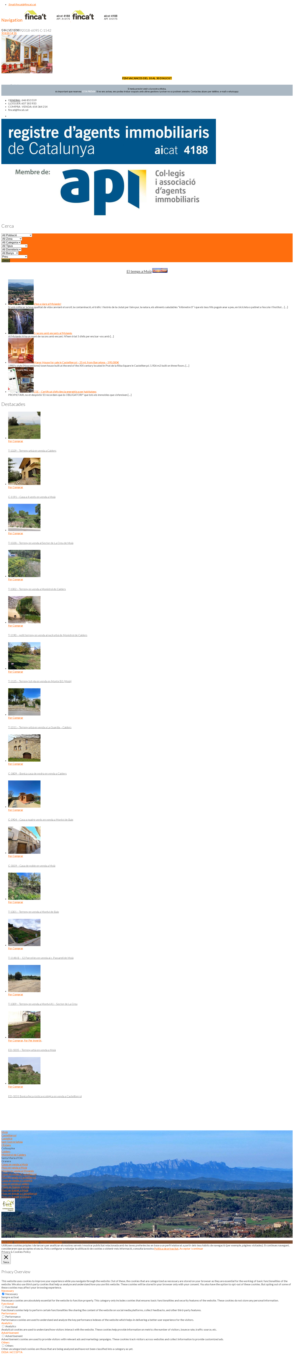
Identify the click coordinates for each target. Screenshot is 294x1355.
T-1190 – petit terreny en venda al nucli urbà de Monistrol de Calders (47, 635)
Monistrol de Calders (13, 1154)
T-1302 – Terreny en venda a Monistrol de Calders (37, 589)
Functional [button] (7, 1303)
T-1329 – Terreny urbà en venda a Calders (32, 450)
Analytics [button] (6, 1323)
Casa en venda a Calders (15, 1183)
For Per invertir (32, 1040)
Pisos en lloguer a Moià (14, 1190)
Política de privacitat (26, 1242)
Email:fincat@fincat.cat (22, 4)
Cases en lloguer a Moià (15, 1187)
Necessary (11, 1293)
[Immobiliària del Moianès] (70, 20)
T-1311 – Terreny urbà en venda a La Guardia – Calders (39, 727)
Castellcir (7, 1138)
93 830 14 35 (9, 33)
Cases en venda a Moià (14, 1164)
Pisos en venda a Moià (14, 1167)
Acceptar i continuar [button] (191, 1248)
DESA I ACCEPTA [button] (11, 1352)
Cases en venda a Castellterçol (18, 1174)
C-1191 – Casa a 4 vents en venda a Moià (31, 496)
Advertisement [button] (10, 1332)
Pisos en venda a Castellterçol (18, 1177)
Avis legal (6, 1242)
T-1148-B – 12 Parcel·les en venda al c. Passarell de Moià (41, 957)
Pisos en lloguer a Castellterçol (19, 1193)
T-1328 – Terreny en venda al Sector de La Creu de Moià (40, 542)
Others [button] (5, 1342)
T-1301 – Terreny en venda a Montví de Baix (33, 911)
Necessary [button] (7, 1290)
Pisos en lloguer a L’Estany (16, 1196)
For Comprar (15, 441)
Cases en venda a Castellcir (17, 1180)
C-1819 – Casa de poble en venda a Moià (31, 865)
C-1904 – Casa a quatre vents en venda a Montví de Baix (40, 819)
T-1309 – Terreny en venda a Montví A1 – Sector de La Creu (42, 1003)
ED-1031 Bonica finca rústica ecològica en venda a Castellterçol (45, 1096)
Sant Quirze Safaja (12, 1141)
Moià (4, 1132)
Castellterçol (8, 1135)
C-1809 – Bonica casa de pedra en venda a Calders (37, 773)
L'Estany (6, 1145)
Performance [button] (9, 1313)
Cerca (6, 260)
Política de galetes (51, 1242)
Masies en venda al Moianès (17, 1170)
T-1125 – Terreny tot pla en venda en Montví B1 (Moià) (39, 681)
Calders (5, 1151)
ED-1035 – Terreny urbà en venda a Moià (32, 1049)
